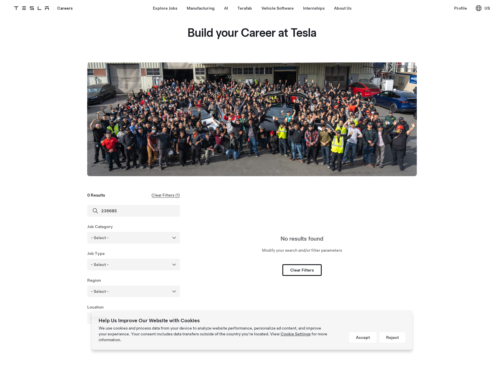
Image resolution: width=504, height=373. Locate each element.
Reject (392, 337)
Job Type (96, 253)
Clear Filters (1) (165, 195)
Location (95, 307)
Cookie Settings (296, 334)
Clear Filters (302, 270)
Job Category (100, 226)
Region (94, 280)
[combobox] (141, 238)
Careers (65, 8)
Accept (363, 337)
